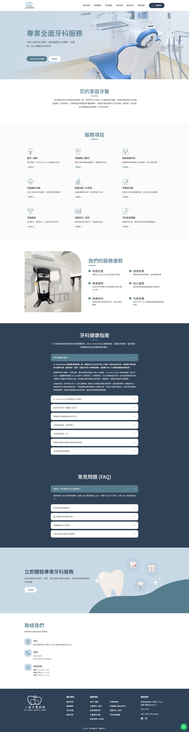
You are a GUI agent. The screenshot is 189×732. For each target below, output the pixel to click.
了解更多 (30, 167)
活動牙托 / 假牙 (116, 710)
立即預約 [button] (158, 5)
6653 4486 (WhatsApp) (42, 658)
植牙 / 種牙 (94, 702)
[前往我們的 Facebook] (142, 718)
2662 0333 (37, 656)
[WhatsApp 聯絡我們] (184, 727)
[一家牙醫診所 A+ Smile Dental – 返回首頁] (29, 5)
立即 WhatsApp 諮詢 (37, 59)
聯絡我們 (55, 59)
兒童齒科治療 (95, 715)
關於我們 (69, 702)
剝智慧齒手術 (95, 710)
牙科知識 (69, 710)
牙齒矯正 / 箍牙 (96, 706)
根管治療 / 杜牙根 (97, 719)
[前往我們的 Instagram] (146, 718)
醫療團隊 (69, 706)
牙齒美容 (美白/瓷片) (118, 706)
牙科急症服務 (115, 715)
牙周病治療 (114, 702)
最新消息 (69, 715)
